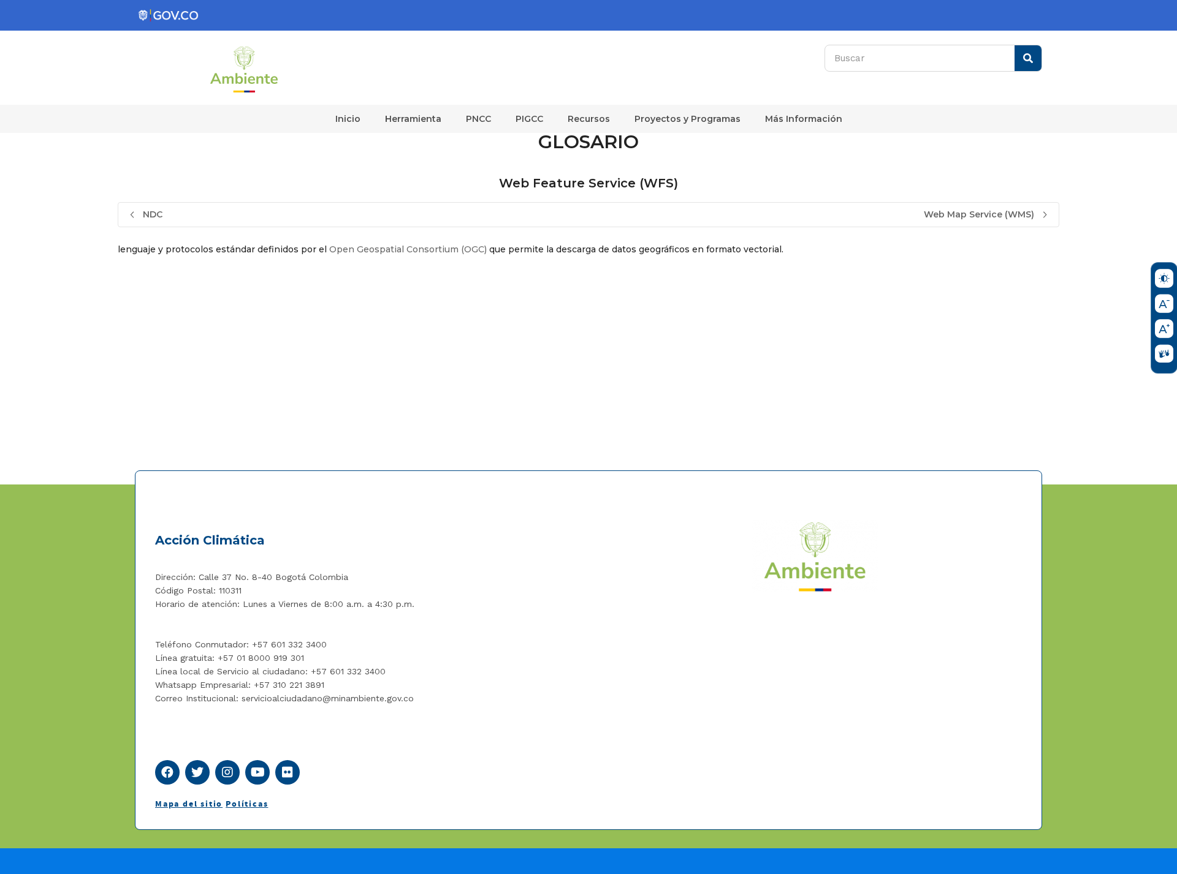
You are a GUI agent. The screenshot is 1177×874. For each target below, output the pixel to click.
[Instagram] (227, 772)
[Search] (1028, 58)
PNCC (478, 118)
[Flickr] (287, 772)
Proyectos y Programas (687, 118)
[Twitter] (197, 772)
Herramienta (413, 118)
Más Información (803, 118)
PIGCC (529, 118)
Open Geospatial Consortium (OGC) (408, 249)
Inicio (347, 118)
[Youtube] (257, 772)
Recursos (589, 118)
